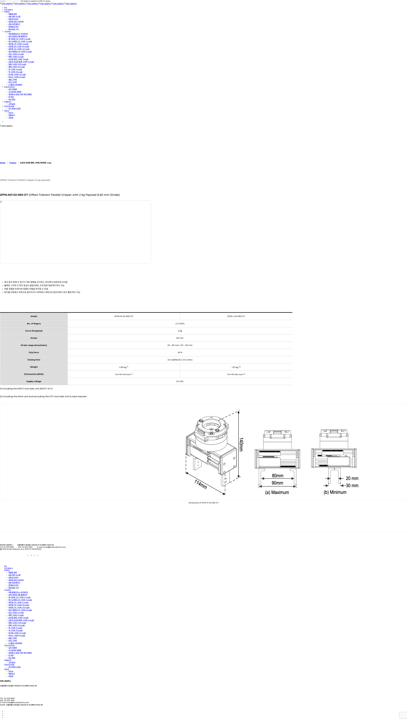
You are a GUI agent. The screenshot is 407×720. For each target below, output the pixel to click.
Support (7, 660)
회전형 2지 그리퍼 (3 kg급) (18, 603)
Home (2, 163)
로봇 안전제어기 (14, 583)
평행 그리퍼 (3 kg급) (16, 615)
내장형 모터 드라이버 (16, 580)
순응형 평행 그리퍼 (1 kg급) (18, 618)
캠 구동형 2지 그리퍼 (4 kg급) (19, 597)
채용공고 (11, 674)
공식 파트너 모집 (14, 667)
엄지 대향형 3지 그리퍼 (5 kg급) (20, 610)
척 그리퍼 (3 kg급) (15, 628)
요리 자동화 (12, 648)
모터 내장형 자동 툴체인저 (17, 595)
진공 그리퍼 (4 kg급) (16, 613)
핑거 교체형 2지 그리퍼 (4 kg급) (20, 600)
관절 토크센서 (13, 578)
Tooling (12, 163)
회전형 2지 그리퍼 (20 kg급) (19, 608)
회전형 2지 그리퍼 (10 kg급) (18, 605)
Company (8, 568)
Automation (9, 645)
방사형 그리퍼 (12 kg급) (17, 633)
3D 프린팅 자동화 (14, 650)
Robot (7, 570)
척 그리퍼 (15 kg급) (15, 630)
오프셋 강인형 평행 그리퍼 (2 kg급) (21, 620)
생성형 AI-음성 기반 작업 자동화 (20, 653)
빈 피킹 (11, 655)
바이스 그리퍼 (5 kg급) (16, 636)
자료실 (10, 676)
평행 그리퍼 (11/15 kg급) (17, 623)
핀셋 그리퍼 (12, 641)
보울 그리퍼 (12, 638)
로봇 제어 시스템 (14, 575)
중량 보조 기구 (13, 588)
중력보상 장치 (13, 585)
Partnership (9, 665)
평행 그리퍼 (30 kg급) (16, 625)
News (6, 669)
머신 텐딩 (11, 658)
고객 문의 (11, 663)
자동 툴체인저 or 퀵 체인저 (18, 592)
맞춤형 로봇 (12, 573)
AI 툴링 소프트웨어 (15, 643)
